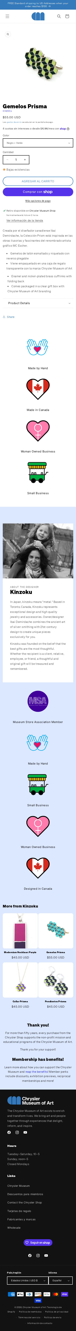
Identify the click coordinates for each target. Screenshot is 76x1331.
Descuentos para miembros (25, 1194)
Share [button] (11, 316)
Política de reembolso (30, 1311)
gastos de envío (14, 122)
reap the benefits (36, 1071)
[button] (7, 16)
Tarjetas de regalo (19, 1211)
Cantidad (8, 152)
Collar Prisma (20, 1001)
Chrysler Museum (18, 1185)
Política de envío (52, 1317)
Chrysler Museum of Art (34, 1307)
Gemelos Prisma (55, 952)
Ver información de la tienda (24, 220)
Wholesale (13, 1227)
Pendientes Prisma (55, 1001)
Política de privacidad (56, 1311)
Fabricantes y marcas (21, 1219)
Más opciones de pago (38, 200)
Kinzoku (7, 111)
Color (6, 135)
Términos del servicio (29, 1317)
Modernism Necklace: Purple (20, 952)
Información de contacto (39, 1323)
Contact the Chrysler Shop (24, 1202)
